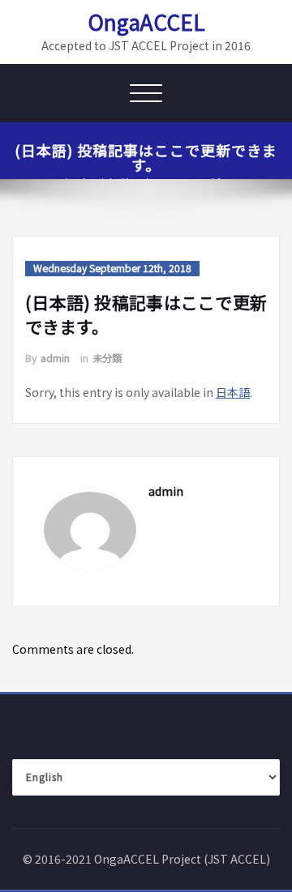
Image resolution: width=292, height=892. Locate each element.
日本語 (233, 392)
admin (55, 358)
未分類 (107, 358)
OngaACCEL (146, 21)
